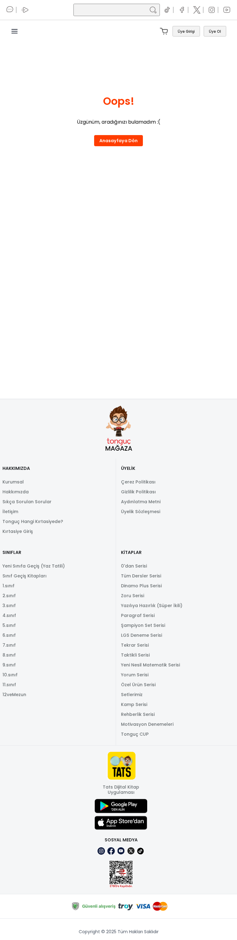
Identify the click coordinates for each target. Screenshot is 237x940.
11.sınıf (9, 685)
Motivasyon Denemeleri (147, 724)
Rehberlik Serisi (138, 714)
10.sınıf (10, 675)
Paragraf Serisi (138, 615)
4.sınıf (9, 615)
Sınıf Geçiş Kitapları (24, 576)
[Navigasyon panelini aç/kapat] (18, 31)
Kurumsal (13, 482)
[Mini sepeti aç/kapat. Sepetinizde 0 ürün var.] (165, 31)
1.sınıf (8, 586)
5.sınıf (9, 625)
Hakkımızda (15, 492)
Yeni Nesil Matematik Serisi (150, 665)
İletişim (10, 511)
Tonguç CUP (135, 734)
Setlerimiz (132, 694)
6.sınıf (9, 635)
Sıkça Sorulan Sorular (27, 502)
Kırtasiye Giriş (17, 531)
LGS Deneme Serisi (141, 635)
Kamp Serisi (134, 704)
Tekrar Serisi (135, 645)
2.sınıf (9, 596)
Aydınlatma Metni (140, 502)
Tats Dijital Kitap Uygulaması (121, 790)
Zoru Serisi (132, 596)
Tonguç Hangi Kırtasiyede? (32, 521)
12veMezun (14, 694)
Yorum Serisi (134, 675)
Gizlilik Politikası (138, 492)
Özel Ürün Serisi (138, 685)
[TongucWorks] (118, 31)
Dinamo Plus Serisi (141, 586)
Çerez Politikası (138, 482)
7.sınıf (9, 645)
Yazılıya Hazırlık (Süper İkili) (151, 605)
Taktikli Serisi (135, 655)
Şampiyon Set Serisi (143, 625)
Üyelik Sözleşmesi (140, 511)
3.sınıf (9, 605)
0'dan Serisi (134, 566)
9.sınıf (9, 665)
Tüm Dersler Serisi (141, 576)
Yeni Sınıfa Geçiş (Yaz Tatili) (33, 566)
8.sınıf (9, 655)
